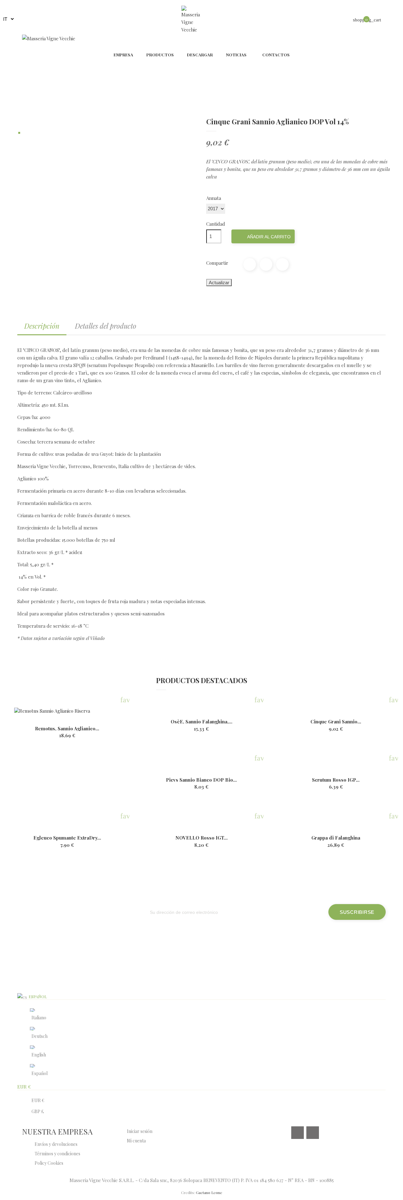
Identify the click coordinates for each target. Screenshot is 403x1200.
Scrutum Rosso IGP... (336, 780)
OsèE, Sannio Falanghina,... (201, 721)
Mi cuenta (136, 1141)
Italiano (38, 1018)
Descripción (42, 326)
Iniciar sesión (139, 1131)
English (38, 1055)
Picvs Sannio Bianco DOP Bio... (201, 780)
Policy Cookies (49, 1163)
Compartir (249, 264)
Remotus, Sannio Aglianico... (67, 728)
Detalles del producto (105, 326)
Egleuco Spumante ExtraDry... (67, 838)
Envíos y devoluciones (56, 1144)
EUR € (37, 1100)
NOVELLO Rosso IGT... (201, 838)
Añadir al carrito (263, 237)
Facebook (297, 1132)
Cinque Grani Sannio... (335, 721)
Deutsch (39, 1036)
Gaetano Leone (209, 1192)
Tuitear (266, 264)
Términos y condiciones (57, 1154)
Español (39, 1073)
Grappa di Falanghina (335, 838)
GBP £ (37, 1111)
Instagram (312, 1132)
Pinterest (282, 264)
